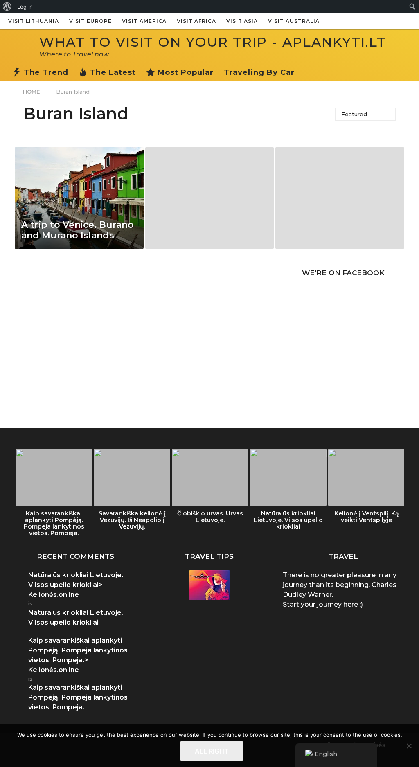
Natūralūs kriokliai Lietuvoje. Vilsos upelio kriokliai (288, 520)
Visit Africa (196, 21)
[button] (303, 72)
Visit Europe (90, 21)
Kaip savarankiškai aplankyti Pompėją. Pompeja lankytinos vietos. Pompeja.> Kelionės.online (78, 655)
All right (212, 751)
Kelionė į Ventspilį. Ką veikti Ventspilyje (366, 517)
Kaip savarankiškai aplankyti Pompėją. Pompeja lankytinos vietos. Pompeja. (54, 523)
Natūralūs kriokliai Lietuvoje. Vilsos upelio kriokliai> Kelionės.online (75, 584)
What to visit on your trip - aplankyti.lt (212, 42)
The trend (46, 72)
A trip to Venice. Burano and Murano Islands (77, 230)
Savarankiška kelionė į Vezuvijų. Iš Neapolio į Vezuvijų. (132, 520)
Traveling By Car (259, 72)
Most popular (186, 72)
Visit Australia (294, 21)
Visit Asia (242, 21)
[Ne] (409, 746)
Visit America (144, 21)
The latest (113, 72)
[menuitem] (7, 6)
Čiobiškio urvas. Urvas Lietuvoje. (210, 517)
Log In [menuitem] (25, 6)
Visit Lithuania (33, 21)
